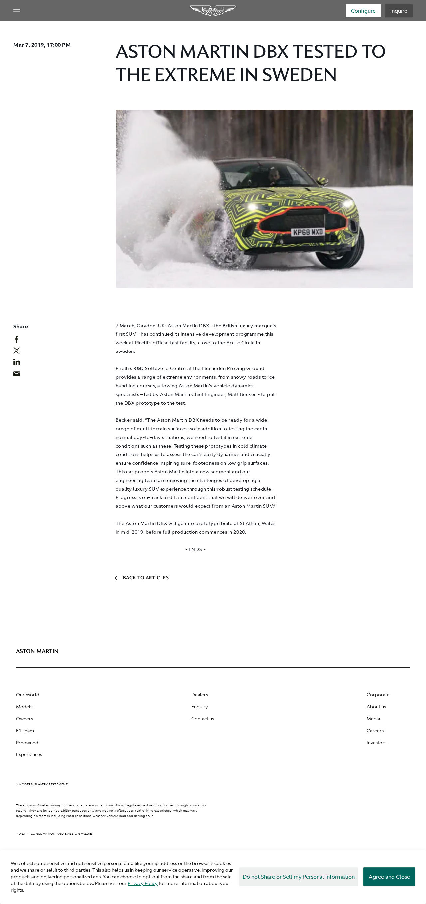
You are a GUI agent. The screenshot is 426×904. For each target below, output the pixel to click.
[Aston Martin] (213, 10)
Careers (375, 731)
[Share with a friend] (20, 375)
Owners (24, 719)
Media (373, 719)
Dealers (199, 695)
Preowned (27, 743)
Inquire (398, 10)
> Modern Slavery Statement (42, 784)
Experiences (29, 754)
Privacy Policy (143, 883)
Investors (376, 743)
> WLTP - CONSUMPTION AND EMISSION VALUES (54, 834)
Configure (363, 10)
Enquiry (199, 707)
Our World (27, 695)
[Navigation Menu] (16, 10)
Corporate (378, 695)
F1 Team (25, 731)
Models (24, 707)
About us (376, 707)
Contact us (202, 719)
